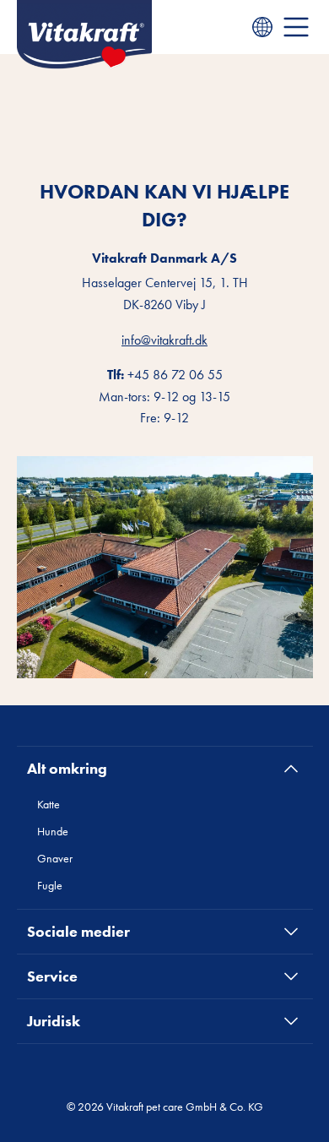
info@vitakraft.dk (164, 340)
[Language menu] (262, 27)
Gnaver (55, 858)
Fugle (49, 885)
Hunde (52, 831)
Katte (48, 804)
